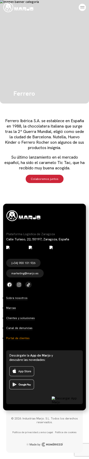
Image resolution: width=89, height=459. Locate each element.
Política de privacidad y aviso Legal (32, 432)
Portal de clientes (18, 338)
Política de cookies (66, 432)
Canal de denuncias (19, 327)
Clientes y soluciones (20, 318)
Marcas (11, 307)
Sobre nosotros (17, 297)
